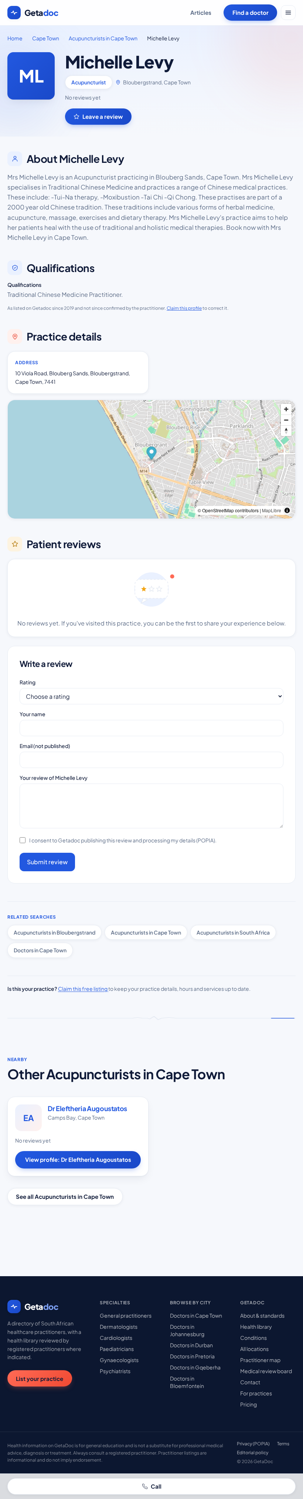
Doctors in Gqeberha (195, 1367)
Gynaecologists (119, 1360)
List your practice (39, 1378)
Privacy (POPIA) (253, 1443)
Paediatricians (117, 1348)
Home (15, 38)
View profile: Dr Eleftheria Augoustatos (78, 1159)
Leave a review (102, 116)
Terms (283, 1443)
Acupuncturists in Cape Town (103, 38)
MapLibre (271, 510)
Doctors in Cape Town (40, 950)
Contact (250, 1382)
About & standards (262, 1315)
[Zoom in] (286, 409)
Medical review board (266, 1371)
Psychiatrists (115, 1371)
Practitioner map (260, 1360)
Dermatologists (118, 1326)
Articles (200, 12)
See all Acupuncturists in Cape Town (65, 1196)
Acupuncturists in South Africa (233, 932)
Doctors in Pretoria (192, 1356)
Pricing (248, 1404)
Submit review (47, 862)
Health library (256, 1326)
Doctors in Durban (191, 1345)
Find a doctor (250, 12)
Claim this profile (184, 308)
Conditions (253, 1337)
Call (156, 1486)
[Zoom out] (286, 420)
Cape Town (45, 38)
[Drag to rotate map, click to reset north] (286, 430)
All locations (254, 1348)
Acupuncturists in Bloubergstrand (54, 932)
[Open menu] (288, 12)
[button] (152, 454)
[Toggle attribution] (287, 510)
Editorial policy (252, 1452)
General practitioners (126, 1315)
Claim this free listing (83, 988)
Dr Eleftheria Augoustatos (87, 1108)
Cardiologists (116, 1337)
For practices (256, 1393)
